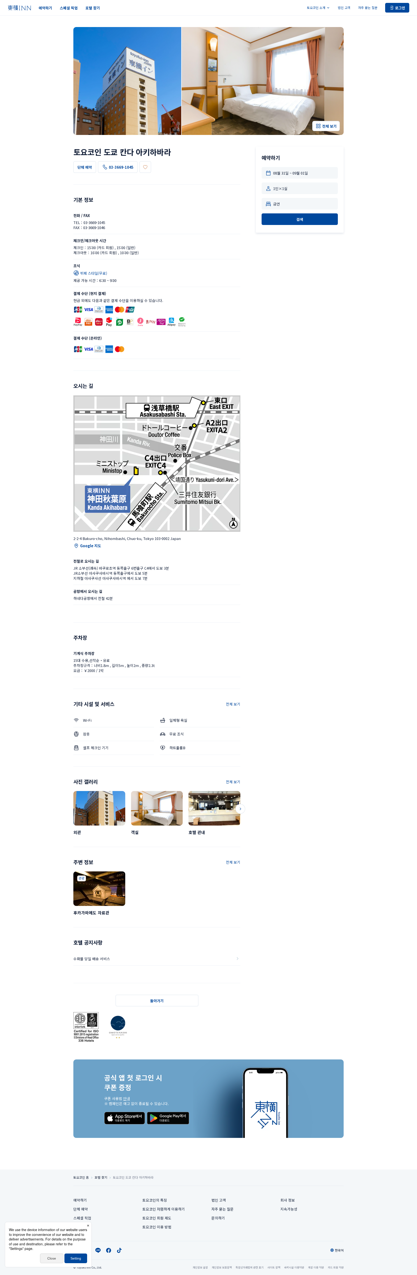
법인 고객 (344, 7)
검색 (299, 219)
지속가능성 (288, 1209)
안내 (126, 1098)
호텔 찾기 (92, 7)
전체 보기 (233, 704)
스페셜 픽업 (69, 7)
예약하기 (45, 7)
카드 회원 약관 (336, 1267)
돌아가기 (157, 1000)
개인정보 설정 (200, 1267)
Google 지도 (90, 545)
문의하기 (218, 1217)
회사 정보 (287, 1200)
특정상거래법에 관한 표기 (250, 1267)
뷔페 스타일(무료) (93, 273)
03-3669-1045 (121, 167)
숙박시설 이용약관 (294, 1267)
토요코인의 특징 (154, 1200)
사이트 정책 (273, 1267)
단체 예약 (84, 167)
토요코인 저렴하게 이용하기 (163, 1209)
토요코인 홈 (81, 1177)
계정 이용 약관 (316, 1267)
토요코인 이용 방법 (156, 1226)
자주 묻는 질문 (367, 7)
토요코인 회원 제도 (156, 1217)
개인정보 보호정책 (222, 1267)
